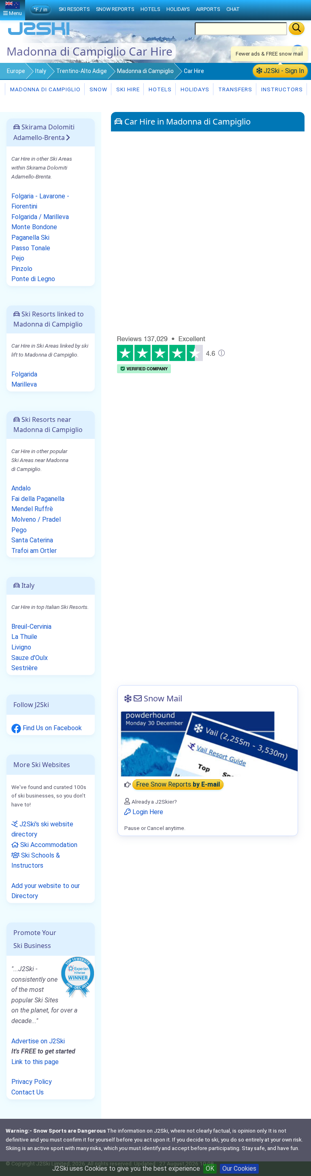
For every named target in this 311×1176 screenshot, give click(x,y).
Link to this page (35, 1062)
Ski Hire (128, 89)
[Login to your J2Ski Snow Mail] (208, 744)
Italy (40, 71)
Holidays (194, 89)
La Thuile (24, 637)
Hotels (159, 89)
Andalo (21, 488)
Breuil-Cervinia (31, 626)
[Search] (297, 28)
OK (210, 1168)
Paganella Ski (30, 237)
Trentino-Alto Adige (81, 71)
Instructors (281, 89)
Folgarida (24, 374)
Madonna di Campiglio (145, 71)
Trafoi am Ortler (34, 551)
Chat (233, 9)
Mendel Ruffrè (32, 509)
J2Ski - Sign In (283, 71)
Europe (16, 71)
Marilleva (24, 384)
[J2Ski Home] (38, 34)
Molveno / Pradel (36, 519)
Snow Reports (115, 9)
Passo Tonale (30, 248)
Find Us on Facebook (51, 728)
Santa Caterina (32, 540)
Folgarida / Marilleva (40, 217)
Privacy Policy (31, 1082)
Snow (97, 89)
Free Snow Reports (178, 785)
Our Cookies (239, 1168)
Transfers (234, 89)
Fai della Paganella (37, 499)
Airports (208, 9)
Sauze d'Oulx (29, 658)
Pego (19, 530)
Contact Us (27, 1092)
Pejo (17, 258)
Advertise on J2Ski (38, 1041)
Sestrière (24, 668)
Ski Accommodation (48, 845)
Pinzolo (21, 269)
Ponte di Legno (33, 279)
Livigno (21, 647)
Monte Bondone (34, 227)
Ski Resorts (74, 9)
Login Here (147, 812)
